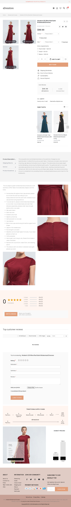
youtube (39, 479)
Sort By (48, 336)
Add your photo (15, 387)
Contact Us (6, 480)
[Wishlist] (60, 8)
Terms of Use (29, 497)
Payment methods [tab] (31, 485)
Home (4, 15)
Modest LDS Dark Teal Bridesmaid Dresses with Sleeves (44, 136)
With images (42, 336)
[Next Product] (67, 21)
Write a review (11, 314)
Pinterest (66, 26)
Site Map (43, 497)
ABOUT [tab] (5, 475)
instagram (35, 479)
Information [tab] (18, 475)
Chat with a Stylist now (56, 101)
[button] (64, 107)
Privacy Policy (36, 497)
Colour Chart (17, 483)
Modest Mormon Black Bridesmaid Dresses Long (60, 136)
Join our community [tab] (32, 475)
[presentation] (67, 127)
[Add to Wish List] (66, 59)
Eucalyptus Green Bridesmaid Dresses (30, 501)
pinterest (43, 479)
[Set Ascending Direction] (66, 336)
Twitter (62, 26)
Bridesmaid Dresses (12, 15)
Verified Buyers (22, 336)
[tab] (9, 159)
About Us (5, 478)
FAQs (4, 483)
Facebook (59, 26)
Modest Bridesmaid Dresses (13, 499)
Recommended (32, 336)
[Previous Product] (64, 21)
